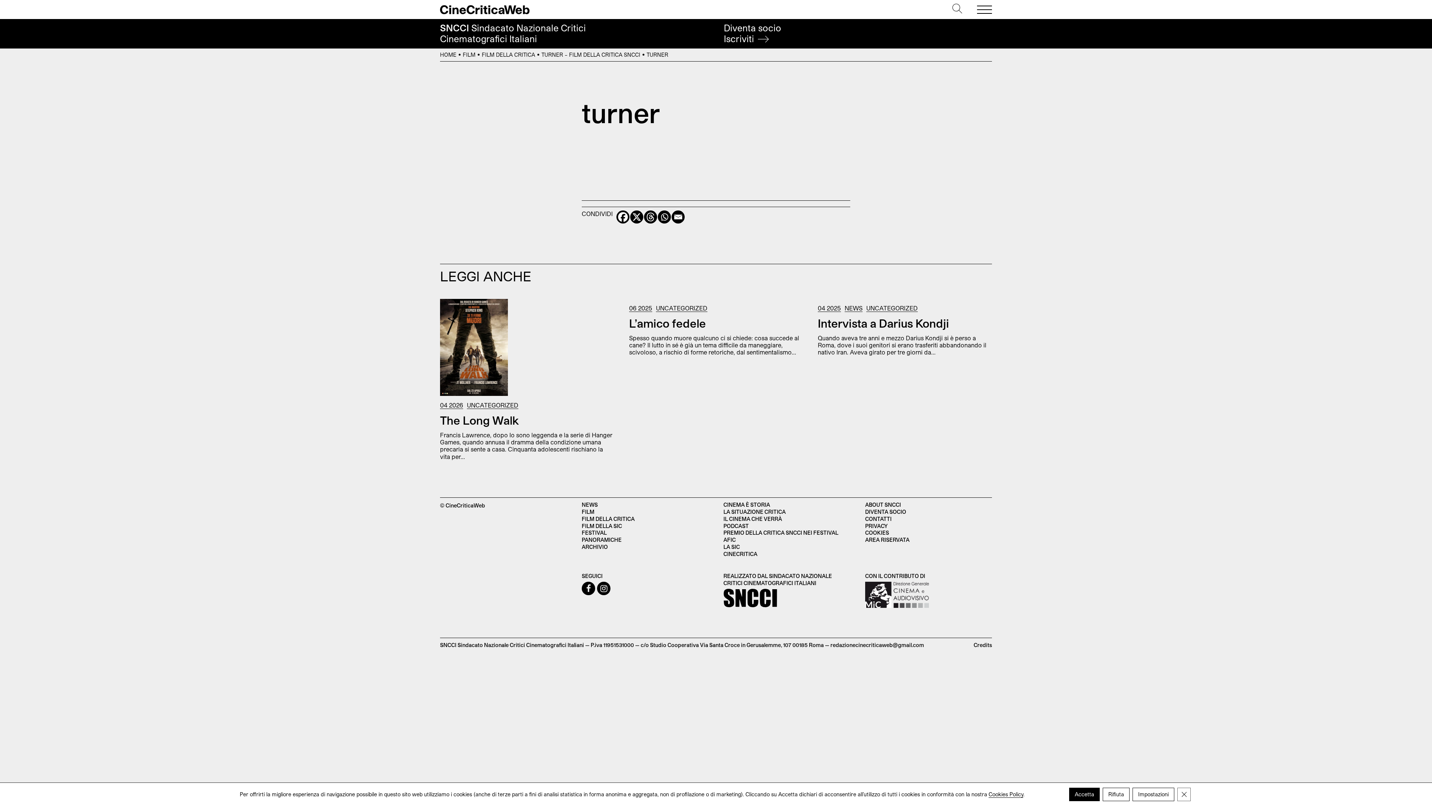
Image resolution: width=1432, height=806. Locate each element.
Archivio (595, 547)
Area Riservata (887, 540)
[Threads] (650, 217)
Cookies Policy (1006, 794)
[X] (636, 217)
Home (448, 54)
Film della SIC (602, 526)
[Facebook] (622, 217)
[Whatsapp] (664, 217)
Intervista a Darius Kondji (883, 323)
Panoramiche (602, 540)
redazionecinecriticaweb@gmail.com (877, 645)
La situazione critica (754, 512)
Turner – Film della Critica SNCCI (590, 54)
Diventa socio (752, 33)
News (854, 308)
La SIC (731, 547)
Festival (594, 532)
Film (469, 54)
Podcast (736, 526)
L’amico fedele (667, 323)
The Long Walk (479, 420)
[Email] (678, 217)
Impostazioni (1153, 794)
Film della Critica (508, 54)
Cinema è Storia (746, 505)
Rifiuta (1116, 794)
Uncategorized (492, 405)
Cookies (877, 532)
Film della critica (608, 519)
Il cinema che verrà (752, 519)
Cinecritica (740, 554)
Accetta (1084, 794)
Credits (983, 645)
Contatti (878, 519)
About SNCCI (883, 505)
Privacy (876, 526)
